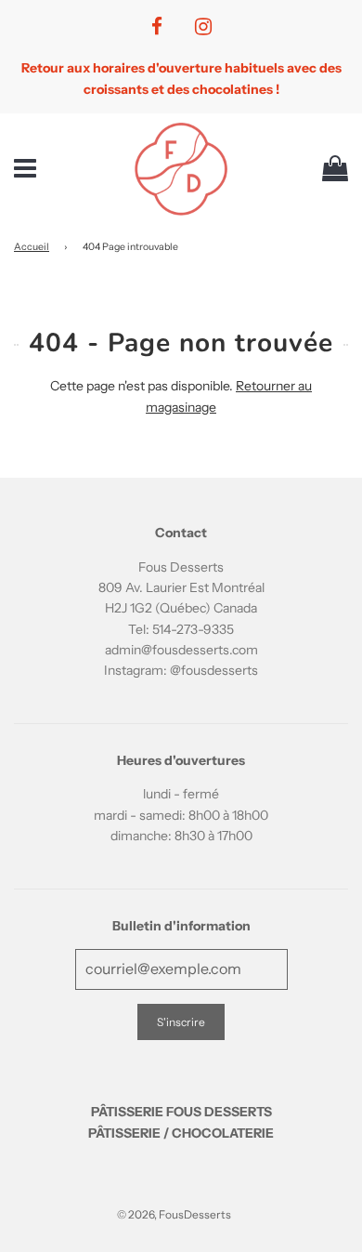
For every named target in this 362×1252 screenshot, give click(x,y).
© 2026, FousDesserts (174, 1214)
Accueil (31, 247)
